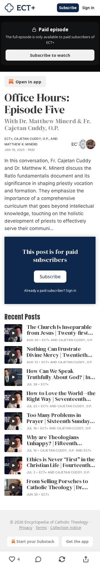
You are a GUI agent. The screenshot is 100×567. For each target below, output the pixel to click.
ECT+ (8, 139)
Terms (41, 527)
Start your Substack (35, 541)
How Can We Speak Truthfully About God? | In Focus (58, 374)
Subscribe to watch (50, 55)
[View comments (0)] (38, 559)
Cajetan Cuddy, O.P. (31, 139)
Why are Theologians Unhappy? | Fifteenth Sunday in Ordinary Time (57, 440)
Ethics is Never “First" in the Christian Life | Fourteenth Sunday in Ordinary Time (61, 463)
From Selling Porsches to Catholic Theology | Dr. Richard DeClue (57, 484)
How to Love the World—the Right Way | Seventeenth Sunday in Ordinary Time (61, 396)
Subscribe (68, 7)
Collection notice (65, 527)
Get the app (77, 541)
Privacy (25, 527)
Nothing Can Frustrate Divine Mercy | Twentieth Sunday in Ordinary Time (57, 352)
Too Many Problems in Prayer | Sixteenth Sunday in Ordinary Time (61, 418)
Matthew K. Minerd (21, 144)
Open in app (28, 81)
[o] (13, 333)
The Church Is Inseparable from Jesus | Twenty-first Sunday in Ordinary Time (59, 330)
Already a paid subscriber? (50, 290)
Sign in (88, 7)
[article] (50, 333)
